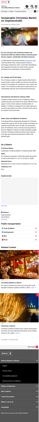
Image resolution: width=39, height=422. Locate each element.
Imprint (5, 366)
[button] (36, 11)
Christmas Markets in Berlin (11, 283)
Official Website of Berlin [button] (10, 361)
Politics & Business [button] (8, 386)
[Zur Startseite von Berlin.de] (6, 355)
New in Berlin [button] (6, 391)
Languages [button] (5, 407)
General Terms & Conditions (12, 381)
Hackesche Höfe (30, 60)
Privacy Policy (7, 371)
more (32, 287)
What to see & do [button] (7, 402)
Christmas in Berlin (8, 326)
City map (4, 205)
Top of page (31, 347)
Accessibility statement (10, 376)
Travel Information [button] (7, 397)
